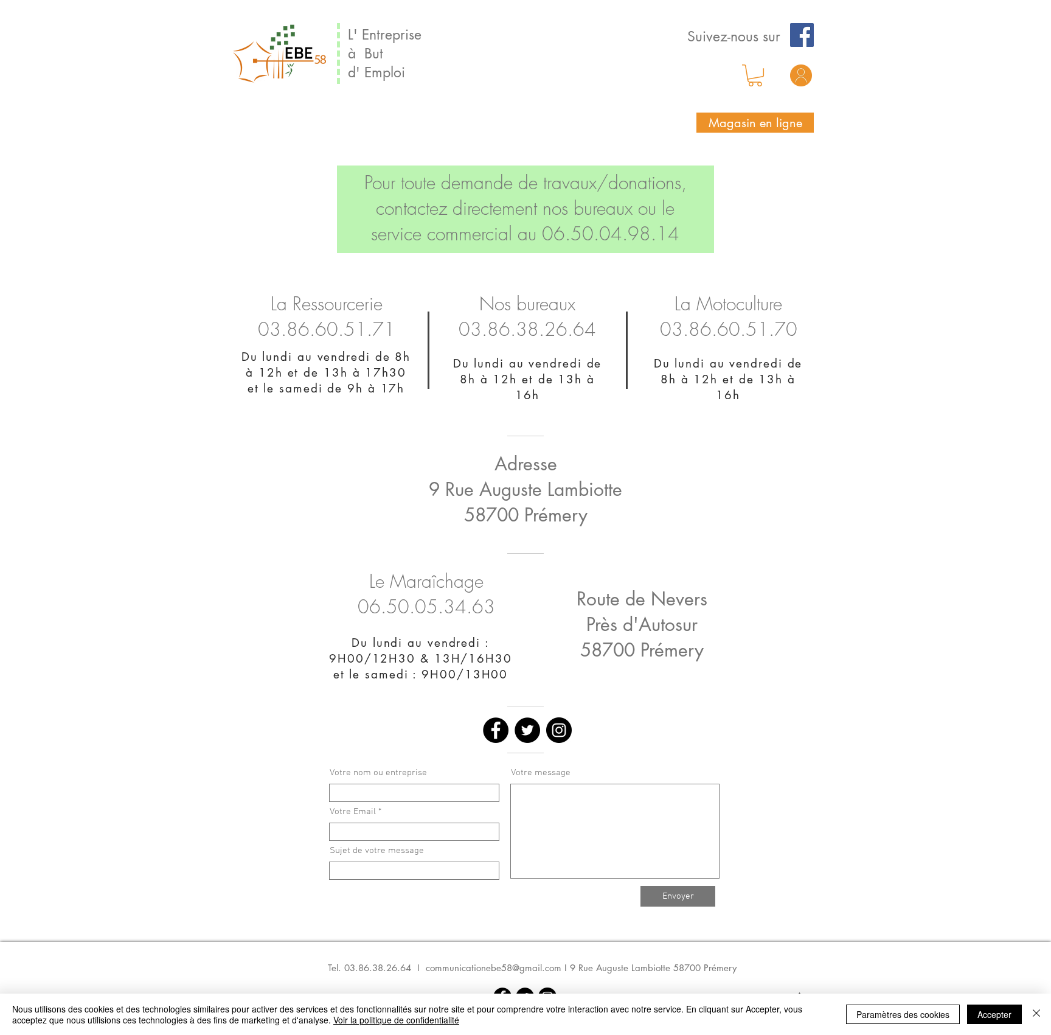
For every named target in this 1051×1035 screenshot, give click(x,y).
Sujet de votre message (377, 851)
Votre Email (353, 812)
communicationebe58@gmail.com (493, 968)
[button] (755, 75)
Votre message (541, 773)
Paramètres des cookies (902, 1014)
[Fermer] (1036, 1014)
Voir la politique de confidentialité (396, 1020)
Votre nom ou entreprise (378, 773)
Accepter (994, 1014)
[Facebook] (802, 35)
